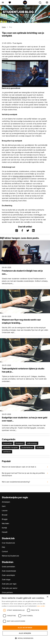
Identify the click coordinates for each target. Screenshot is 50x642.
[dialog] (25, 618)
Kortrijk (4, 528)
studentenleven (27, 447)
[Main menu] (3, 2)
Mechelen (5, 523)
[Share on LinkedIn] (33, 230)
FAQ (3, 547)
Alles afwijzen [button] (25, 633)
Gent (3, 506)
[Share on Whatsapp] (16, 230)
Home (4, 27)
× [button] (47, 597)
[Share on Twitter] (27, 230)
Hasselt (4, 532)
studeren (40, 447)
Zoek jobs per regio (9, 584)
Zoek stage (6, 579)
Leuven (4, 510)
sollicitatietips (32, 443)
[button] (25, 638)
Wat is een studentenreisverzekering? (16, 482)
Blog (10, 27)
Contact (5, 551)
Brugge (4, 519)
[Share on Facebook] (22, 230)
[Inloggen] (47, 2)
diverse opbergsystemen (22, 176)
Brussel (4, 515)
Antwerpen (6, 502)
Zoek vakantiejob (8, 575)
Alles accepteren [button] (25, 628)
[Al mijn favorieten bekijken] (9, 2)
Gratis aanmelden (8, 567)
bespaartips (7, 443)
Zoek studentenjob (9, 571)
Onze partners (7, 592)
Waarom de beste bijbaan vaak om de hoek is (19, 467)
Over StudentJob (8, 543)
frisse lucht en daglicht (18, 97)
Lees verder (41, 606)
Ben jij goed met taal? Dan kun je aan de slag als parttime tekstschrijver (23, 474)
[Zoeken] (41, 2)
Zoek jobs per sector (9, 588)
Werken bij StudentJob (10, 556)
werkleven (7, 452)
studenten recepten (10, 447)
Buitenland (19, 443)
